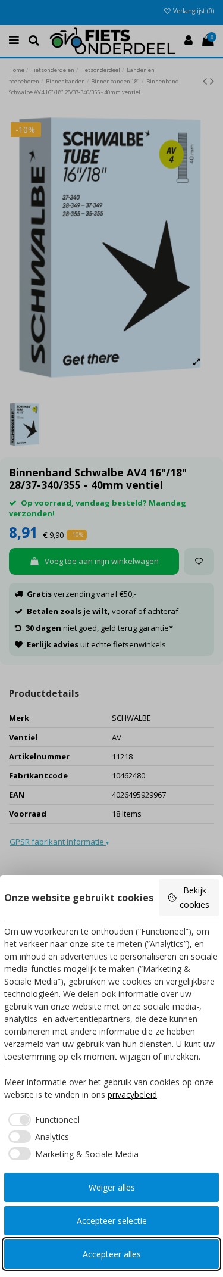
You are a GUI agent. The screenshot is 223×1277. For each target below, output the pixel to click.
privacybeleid (132, 1094)
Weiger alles (112, 1187)
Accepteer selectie (112, 1220)
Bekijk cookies (194, 897)
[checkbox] (42, 1119)
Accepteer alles (112, 1254)
